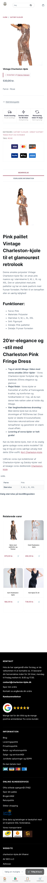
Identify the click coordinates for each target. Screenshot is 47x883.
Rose (10, 138)
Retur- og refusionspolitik (15, 750)
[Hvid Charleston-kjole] (34, 530)
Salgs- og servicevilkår (13, 754)
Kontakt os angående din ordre (17, 691)
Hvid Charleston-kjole (34, 546)
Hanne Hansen (23, 75)
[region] (23, 485)
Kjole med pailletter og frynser (13, 547)
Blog (5, 737)
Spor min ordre (10, 687)
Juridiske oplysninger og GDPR (17, 758)
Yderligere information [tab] (23, 178)
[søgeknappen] (30, 5)
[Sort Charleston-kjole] (13, 578)
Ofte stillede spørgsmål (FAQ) (17, 787)
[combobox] (20, 5)
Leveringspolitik (10, 742)
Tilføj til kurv (36, 872)
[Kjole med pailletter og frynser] (13, 530)
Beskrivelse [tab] (23, 173)
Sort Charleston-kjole (13, 594)
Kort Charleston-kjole (31, 452)
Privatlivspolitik (10, 746)
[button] (11, 102)
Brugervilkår (8, 796)
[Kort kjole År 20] (34, 578)
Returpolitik (8, 800)
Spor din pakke (10, 792)
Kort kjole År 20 (33, 593)
